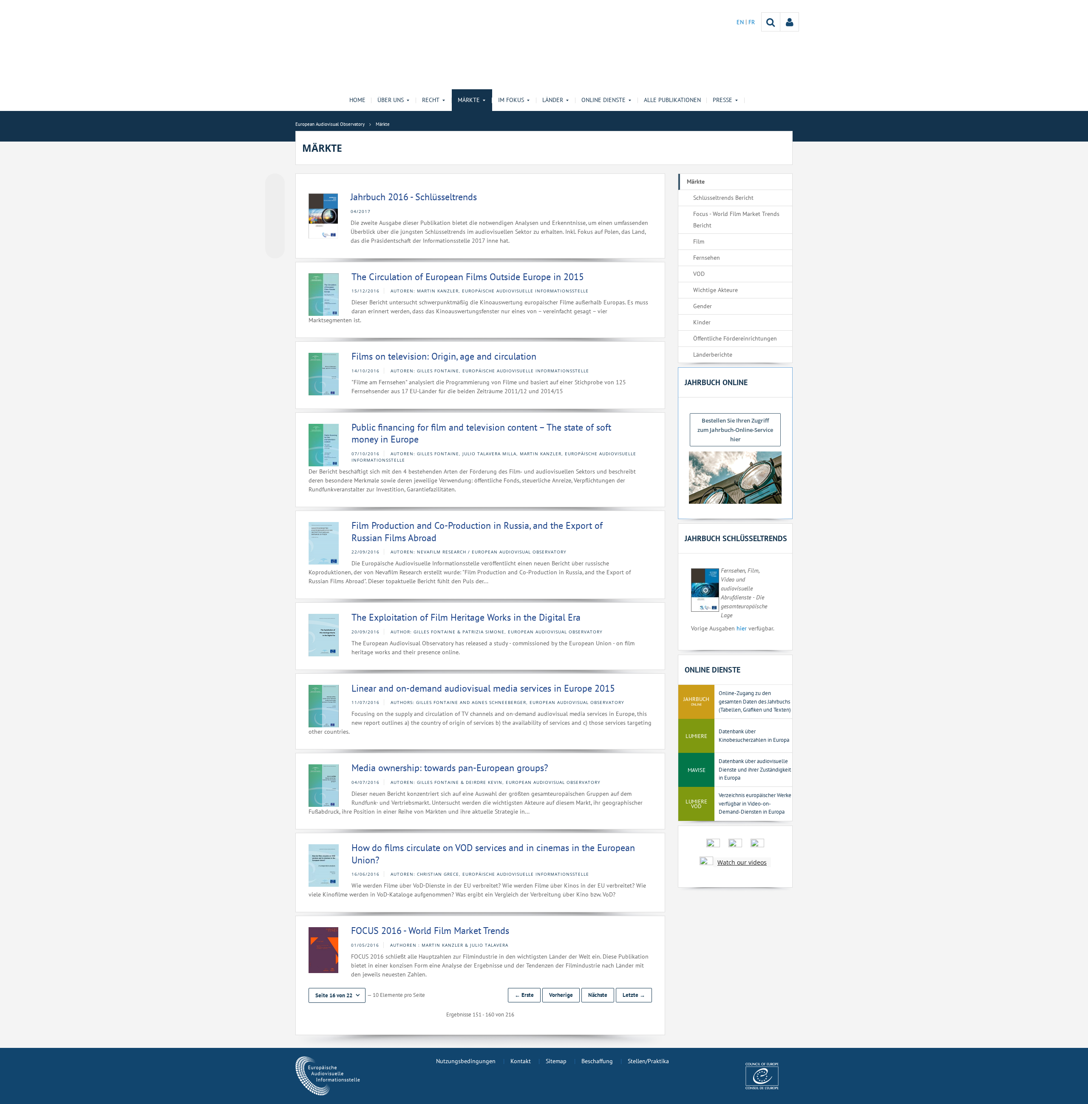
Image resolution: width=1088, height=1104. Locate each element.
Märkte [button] (469, 100)
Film (698, 241)
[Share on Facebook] (275, 216)
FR (751, 22)
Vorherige (561, 995)
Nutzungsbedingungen (466, 1061)
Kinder (702, 322)
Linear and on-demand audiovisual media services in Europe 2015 (483, 688)
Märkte (696, 181)
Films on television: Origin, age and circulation (443, 356)
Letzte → (634, 995)
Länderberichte (712, 354)
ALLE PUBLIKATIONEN (672, 100)
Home (357, 100)
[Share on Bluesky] (275, 184)
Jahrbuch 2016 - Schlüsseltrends (414, 197)
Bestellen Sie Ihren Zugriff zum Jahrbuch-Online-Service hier (735, 430)
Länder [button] (552, 100)
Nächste (597, 995)
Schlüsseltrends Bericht (723, 198)
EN (741, 22)
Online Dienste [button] (603, 100)
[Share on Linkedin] (275, 232)
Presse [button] (722, 100)
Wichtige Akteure (715, 290)
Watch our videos (742, 862)
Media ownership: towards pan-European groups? (449, 768)
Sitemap (556, 1061)
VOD (699, 274)
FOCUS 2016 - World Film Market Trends (430, 931)
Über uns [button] (390, 100)
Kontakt (520, 1061)
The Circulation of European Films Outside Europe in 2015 (467, 277)
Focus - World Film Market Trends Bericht (736, 219)
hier (742, 628)
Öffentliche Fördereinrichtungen (735, 338)
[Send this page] (275, 248)
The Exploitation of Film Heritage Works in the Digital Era (466, 617)
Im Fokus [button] (511, 100)
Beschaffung (597, 1061)
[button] (337, 995)
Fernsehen (706, 257)
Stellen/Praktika (648, 1061)
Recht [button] (430, 100)
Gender (702, 306)
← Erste (524, 995)
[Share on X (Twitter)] (275, 200)
